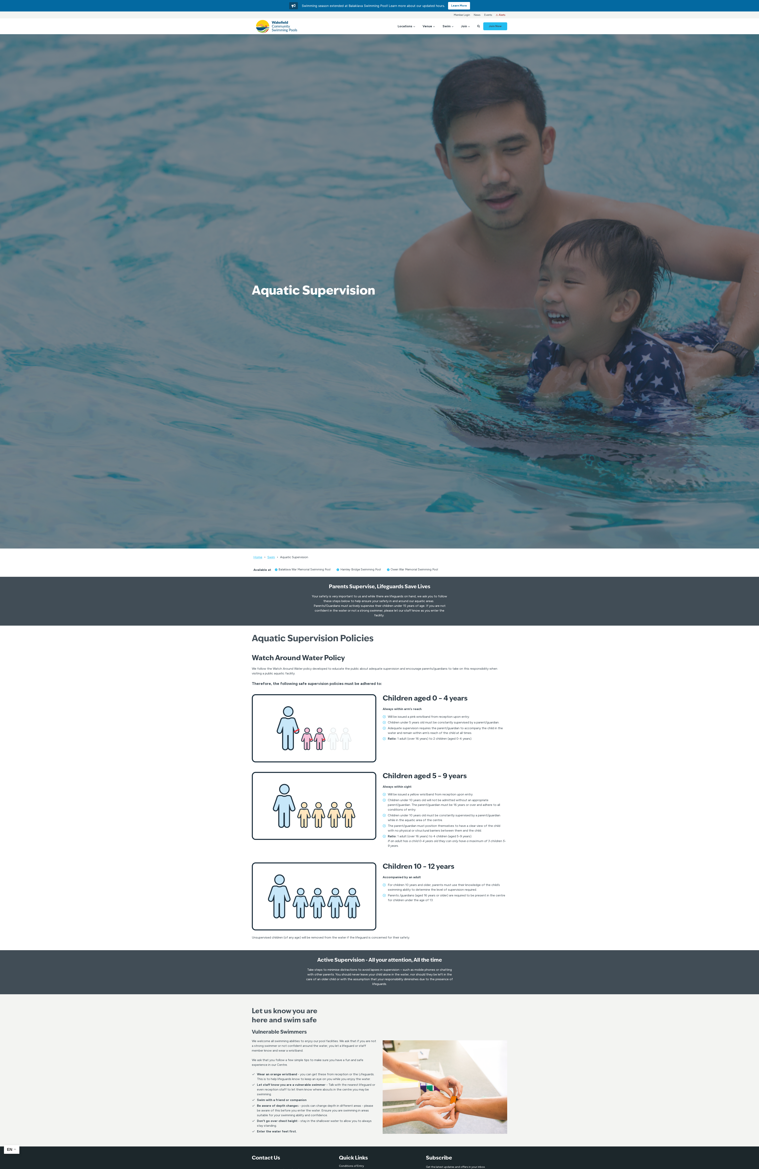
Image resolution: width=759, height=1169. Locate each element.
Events (488, 14)
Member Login (462, 14)
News (477, 14)
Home (257, 557)
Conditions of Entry (351, 1166)
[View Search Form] (478, 26)
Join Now (495, 26)
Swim (271, 557)
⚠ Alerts (500, 14)
